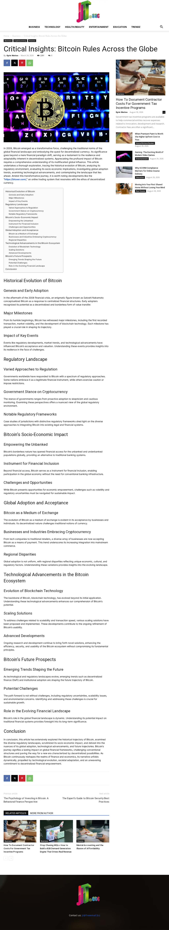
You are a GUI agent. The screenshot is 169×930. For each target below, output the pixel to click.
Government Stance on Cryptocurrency (26, 211)
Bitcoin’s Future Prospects (18, 256)
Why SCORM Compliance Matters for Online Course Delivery (147, 171)
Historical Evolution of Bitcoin (20, 191)
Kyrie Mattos (12, 55)
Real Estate (140, 191)
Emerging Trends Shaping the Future (25, 259)
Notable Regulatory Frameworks (23, 214)
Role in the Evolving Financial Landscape (27, 266)
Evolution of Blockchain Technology (24, 247)
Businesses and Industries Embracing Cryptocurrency (32, 237)
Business (34, 26)
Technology (52, 26)
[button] (161, 27)
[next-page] (11, 858)
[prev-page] (6, 858)
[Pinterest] (22, 63)
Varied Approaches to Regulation (23, 208)
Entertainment (98, 26)
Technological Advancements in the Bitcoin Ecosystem (32, 243)
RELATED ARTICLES (16, 813)
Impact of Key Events (18, 201)
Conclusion (11, 269)
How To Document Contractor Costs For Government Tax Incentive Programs (19, 848)
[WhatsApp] (29, 63)
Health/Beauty (74, 26)
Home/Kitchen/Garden (145, 143)
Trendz (135, 26)
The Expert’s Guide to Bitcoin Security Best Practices (85, 800)
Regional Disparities (17, 240)
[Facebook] (7, 63)
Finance (32, 40)
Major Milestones (16, 198)
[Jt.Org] (84, 11)
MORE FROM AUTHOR (41, 813)
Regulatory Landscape (16, 204)
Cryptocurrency (20, 40)
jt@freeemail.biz (91, 915)
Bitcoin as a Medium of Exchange (23, 234)
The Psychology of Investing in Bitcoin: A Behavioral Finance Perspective (26, 800)
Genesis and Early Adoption (21, 195)
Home (6, 35)
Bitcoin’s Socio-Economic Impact (21, 217)
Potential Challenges (18, 263)
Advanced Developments (20, 253)
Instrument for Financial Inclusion (23, 224)
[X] (14, 63)
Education (120, 26)
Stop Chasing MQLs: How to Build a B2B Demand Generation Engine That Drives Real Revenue (55, 848)
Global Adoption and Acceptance (21, 230)
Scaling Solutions (16, 250)
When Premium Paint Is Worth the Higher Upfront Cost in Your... (149, 137)
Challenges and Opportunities (22, 227)
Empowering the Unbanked (21, 221)
